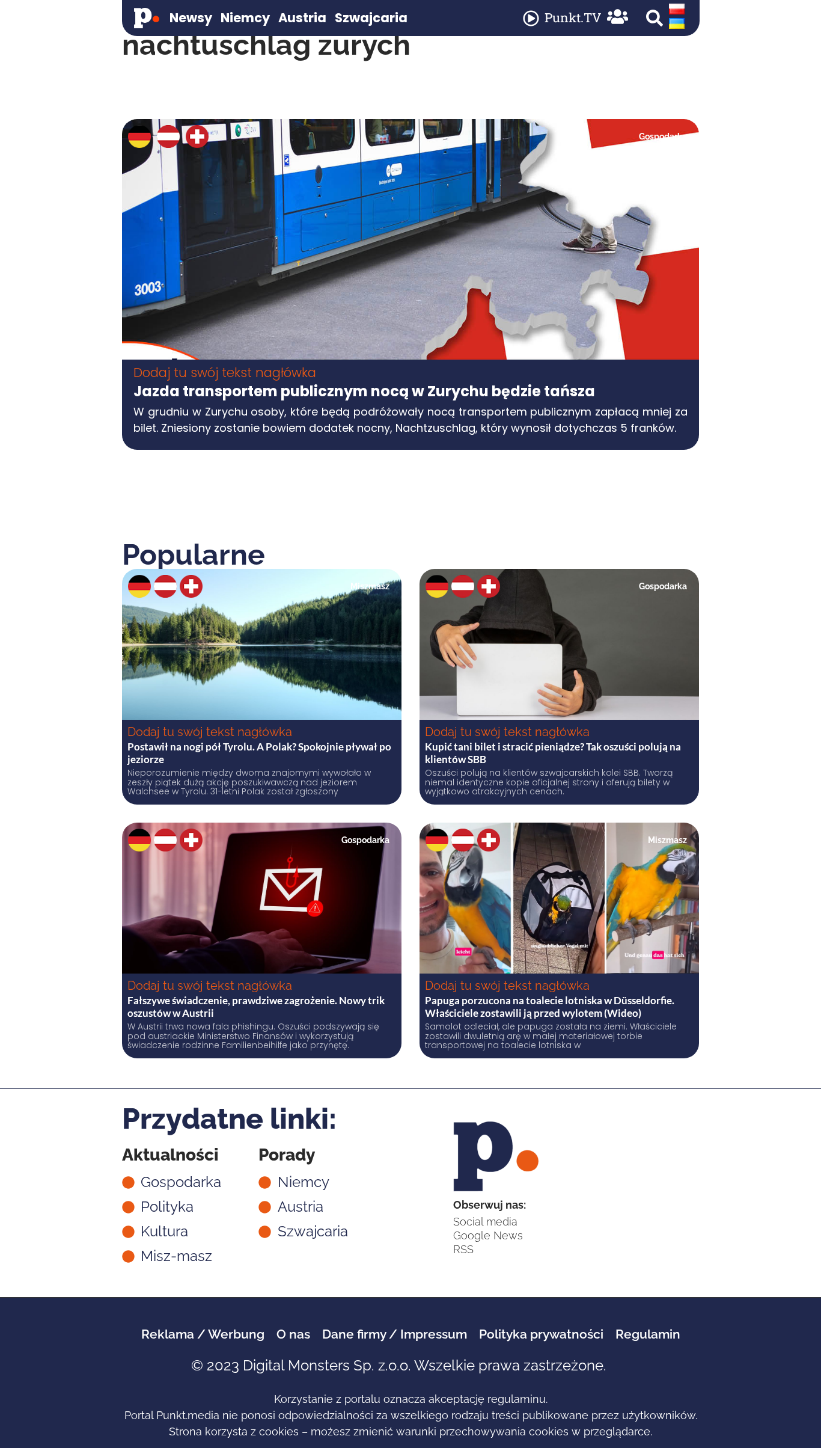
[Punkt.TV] (531, 18)
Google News (488, 1235)
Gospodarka (663, 136)
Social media (485, 1221)
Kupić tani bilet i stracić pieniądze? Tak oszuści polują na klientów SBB (553, 752)
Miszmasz (369, 586)
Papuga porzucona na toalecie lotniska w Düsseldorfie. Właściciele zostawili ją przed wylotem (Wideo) (549, 1006)
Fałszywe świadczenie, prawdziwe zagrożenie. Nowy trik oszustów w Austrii (256, 1006)
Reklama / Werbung (202, 1334)
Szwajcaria (371, 17)
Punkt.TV (573, 17)
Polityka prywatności (541, 1334)
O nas (293, 1334)
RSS (463, 1249)
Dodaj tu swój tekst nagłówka (224, 372)
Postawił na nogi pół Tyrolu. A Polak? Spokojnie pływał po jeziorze (259, 752)
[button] (654, 18)
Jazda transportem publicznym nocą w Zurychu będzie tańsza (364, 391)
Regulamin (647, 1334)
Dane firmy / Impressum (394, 1334)
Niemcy (245, 17)
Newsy (190, 17)
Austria (302, 17)
